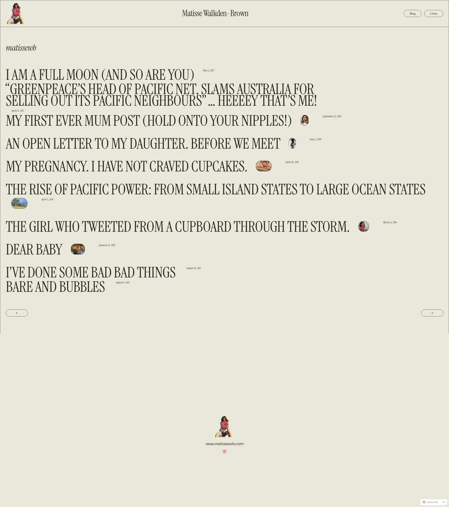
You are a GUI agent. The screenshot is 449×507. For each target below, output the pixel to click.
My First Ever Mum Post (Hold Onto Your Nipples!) (149, 121)
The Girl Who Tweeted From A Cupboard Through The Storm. (178, 227)
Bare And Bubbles (56, 287)
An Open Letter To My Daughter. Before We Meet (143, 143)
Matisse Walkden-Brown (215, 13)
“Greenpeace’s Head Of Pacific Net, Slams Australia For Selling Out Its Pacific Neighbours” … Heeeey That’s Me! (161, 95)
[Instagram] (224, 451)
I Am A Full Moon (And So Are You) (100, 75)
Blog (413, 13)
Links (433, 13)
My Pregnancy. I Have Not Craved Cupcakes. (126, 166)
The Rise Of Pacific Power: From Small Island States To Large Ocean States (215, 189)
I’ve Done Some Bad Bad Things (92, 272)
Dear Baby (34, 249)
